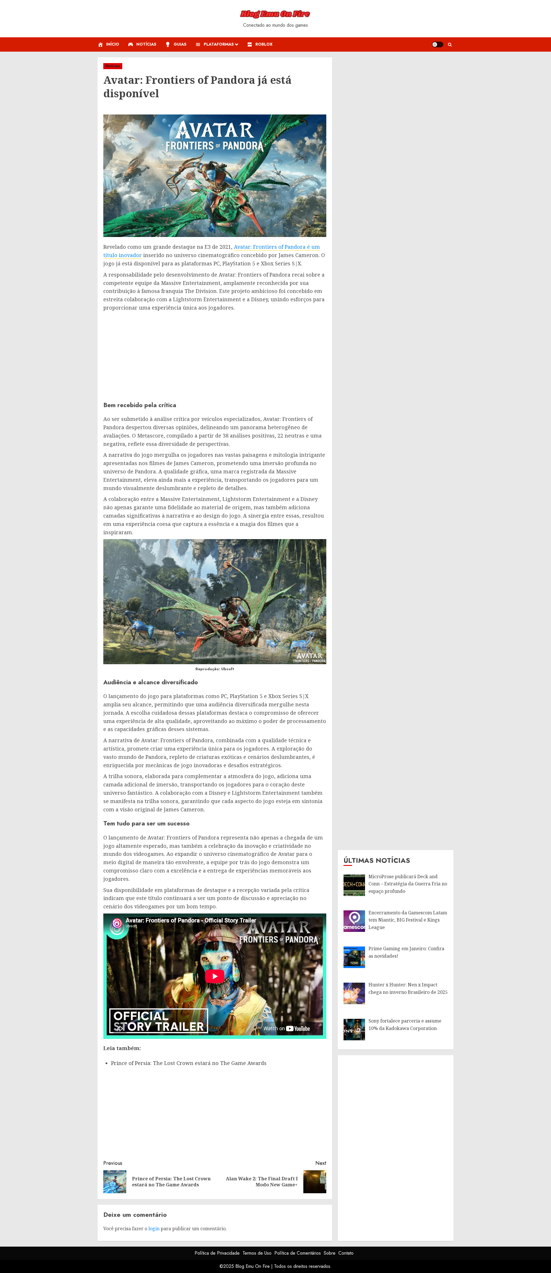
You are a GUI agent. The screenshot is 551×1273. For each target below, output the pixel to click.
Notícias (113, 66)
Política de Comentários (297, 1253)
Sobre (329, 1253)
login (154, 1228)
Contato (346, 1253)
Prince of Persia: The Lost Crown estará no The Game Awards (189, 1063)
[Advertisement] (214, 355)
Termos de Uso (256, 1253)
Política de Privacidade (217, 1253)
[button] (449, 44)
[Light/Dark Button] (437, 44)
